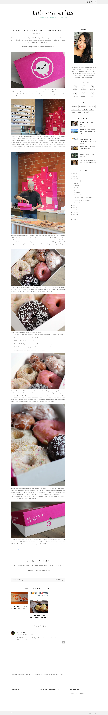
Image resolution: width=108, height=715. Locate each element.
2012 (74, 214)
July (75, 183)
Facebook (83, 89)
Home (12, 2)
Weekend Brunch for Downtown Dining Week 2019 (88, 140)
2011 (74, 217)
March (76, 192)
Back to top (92, 713)
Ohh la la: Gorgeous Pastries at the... (19, 607)
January (76, 203)
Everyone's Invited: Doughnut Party (84, 197)
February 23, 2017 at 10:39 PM (25, 634)
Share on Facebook (22, 565)
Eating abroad (83, 106)
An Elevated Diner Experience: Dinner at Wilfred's (88, 147)
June (75, 185)
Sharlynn (21, 632)
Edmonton (92, 106)
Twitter (75, 89)
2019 (74, 173)
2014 (74, 210)
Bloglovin (75, 96)
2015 (74, 207)
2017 (74, 178)
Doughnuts (38, 570)
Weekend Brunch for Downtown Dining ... (38, 599)
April (75, 190)
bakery (32, 570)
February (77, 195)
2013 (74, 212)
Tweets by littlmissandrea (77, 693)
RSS (92, 96)
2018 (74, 176)
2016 (74, 205)
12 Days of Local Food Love (87, 154)
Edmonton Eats (26, 2)
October (76, 181)
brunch (74, 112)
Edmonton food (46, 570)
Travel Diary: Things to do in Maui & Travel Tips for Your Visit (87, 132)
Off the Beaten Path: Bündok (82, 200)
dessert (80, 112)
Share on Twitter (41, 565)
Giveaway (85, 109)
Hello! (17, 2)
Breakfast (74, 106)
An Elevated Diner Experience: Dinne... (38, 616)
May (75, 188)
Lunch (91, 109)
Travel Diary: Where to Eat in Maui (87, 123)
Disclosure (53, 2)
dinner (86, 112)
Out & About (36, 2)
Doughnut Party (15, 144)
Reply (64, 642)
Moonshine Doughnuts (55, 89)
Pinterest (83, 96)
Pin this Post (56, 565)
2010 (74, 219)
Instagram (92, 89)
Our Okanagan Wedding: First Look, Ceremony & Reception (88, 162)
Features (45, 2)
